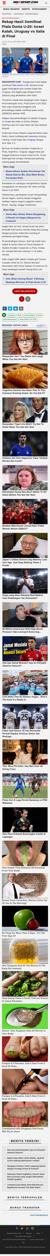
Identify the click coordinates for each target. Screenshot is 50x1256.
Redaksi (29, 1233)
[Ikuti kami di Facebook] (17, 1229)
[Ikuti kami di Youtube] (32, 1229)
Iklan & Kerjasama (37, 1239)
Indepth (26, 9)
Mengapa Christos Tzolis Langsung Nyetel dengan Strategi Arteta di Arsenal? (26, 1167)
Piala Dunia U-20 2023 (28, 319)
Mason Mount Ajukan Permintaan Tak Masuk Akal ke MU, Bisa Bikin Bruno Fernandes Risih (25, 174)
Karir (38, 1233)
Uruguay (31, 140)
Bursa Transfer (11, 9)
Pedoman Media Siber (23, 1236)
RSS (23, 1242)
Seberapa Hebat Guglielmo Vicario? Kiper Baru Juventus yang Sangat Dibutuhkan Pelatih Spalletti (26, 1177)
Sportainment (39, 9)
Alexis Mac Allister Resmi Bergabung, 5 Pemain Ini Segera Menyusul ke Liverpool (26, 217)
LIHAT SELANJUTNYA (24, 291)
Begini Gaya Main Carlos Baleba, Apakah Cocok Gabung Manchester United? (25, 1159)
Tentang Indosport (13, 1233)
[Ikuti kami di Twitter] (22, 1229)
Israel (8, 121)
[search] (46, 3)
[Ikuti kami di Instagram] (27, 1229)
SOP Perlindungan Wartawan (14, 1239)
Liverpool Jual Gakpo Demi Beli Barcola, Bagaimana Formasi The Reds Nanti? (25, 1186)
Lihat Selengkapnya (39, 1215)
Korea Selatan (29, 315)
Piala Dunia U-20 (20, 85)
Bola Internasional (10, 319)
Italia (19, 315)
